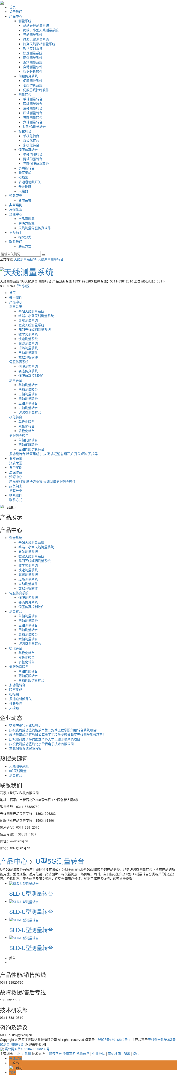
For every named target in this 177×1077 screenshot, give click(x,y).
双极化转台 (31, 140)
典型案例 (15, 204)
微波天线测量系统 (36, 39)
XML (136, 1053)
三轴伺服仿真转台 (36, 163)
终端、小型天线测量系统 (41, 30)
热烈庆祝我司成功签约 (25, 725)
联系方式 (24, 246)
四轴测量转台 (32, 112)
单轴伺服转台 (32, 154)
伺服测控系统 (32, 80)
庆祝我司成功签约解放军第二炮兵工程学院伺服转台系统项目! (53, 730)
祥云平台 (55, 1053)
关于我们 (15, 11)
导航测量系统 (32, 34)
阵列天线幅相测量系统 (39, 43)
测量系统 (24, 20)
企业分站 (98, 1053)
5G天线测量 (41, 259)
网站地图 (114, 1053)
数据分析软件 (32, 71)
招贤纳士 (15, 232)
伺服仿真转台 (28, 149)
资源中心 (15, 214)
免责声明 (69, 1053)
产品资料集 (26, 218)
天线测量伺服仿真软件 (34, 227)
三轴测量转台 (32, 108)
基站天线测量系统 (36, 25)
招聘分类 (24, 237)
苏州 (27, 1053)
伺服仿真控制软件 (36, 89)
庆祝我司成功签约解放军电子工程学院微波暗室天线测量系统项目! (56, 734)
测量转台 (24, 94)
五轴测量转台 (32, 117)
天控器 (23, 191)
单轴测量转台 (32, 99)
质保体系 (15, 209)
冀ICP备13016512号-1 (114, 1039)
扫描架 (23, 177)
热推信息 (83, 1053)
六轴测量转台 (32, 122)
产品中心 (15, 16)
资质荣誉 (15, 195)
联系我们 (15, 241)
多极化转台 (31, 145)
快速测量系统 (32, 53)
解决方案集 (26, 223)
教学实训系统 (32, 48)
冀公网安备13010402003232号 (27, 1048)
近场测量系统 (32, 62)
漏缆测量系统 (32, 57)
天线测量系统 (23, 259)
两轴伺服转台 (32, 158)
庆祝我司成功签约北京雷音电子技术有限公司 (41, 743)
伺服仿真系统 (28, 76)
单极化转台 (31, 135)
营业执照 (23, 285)
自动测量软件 (32, 66)
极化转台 (24, 131)
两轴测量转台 (32, 103)
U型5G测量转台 (34, 126)
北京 (20, 1053)
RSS (127, 1053)
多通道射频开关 (29, 181)
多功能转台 (26, 168)
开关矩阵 (24, 186)
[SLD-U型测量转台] (24, 883)
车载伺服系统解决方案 (25, 748)
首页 (12, 7)
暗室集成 (24, 172)
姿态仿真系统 (32, 85)
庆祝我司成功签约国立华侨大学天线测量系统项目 (44, 739)
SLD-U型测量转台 (31, 893)
